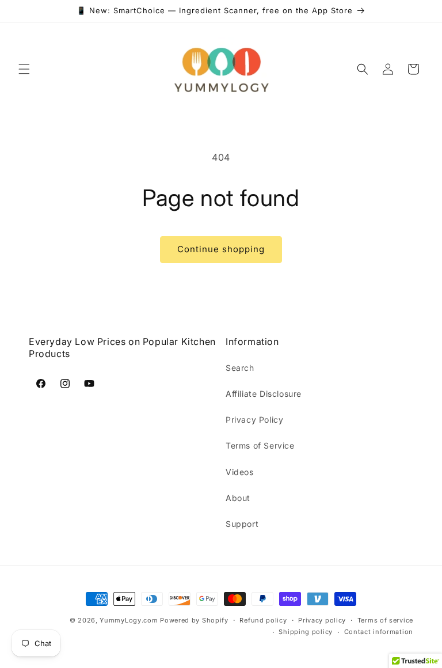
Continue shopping (221, 249)
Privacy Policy (254, 419)
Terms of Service (260, 445)
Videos (240, 472)
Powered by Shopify (194, 620)
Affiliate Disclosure (264, 393)
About (238, 498)
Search (240, 368)
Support (242, 524)
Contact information (378, 632)
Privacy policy (322, 620)
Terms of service (385, 620)
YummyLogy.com (129, 620)
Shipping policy (306, 632)
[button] (24, 69)
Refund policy (263, 620)
